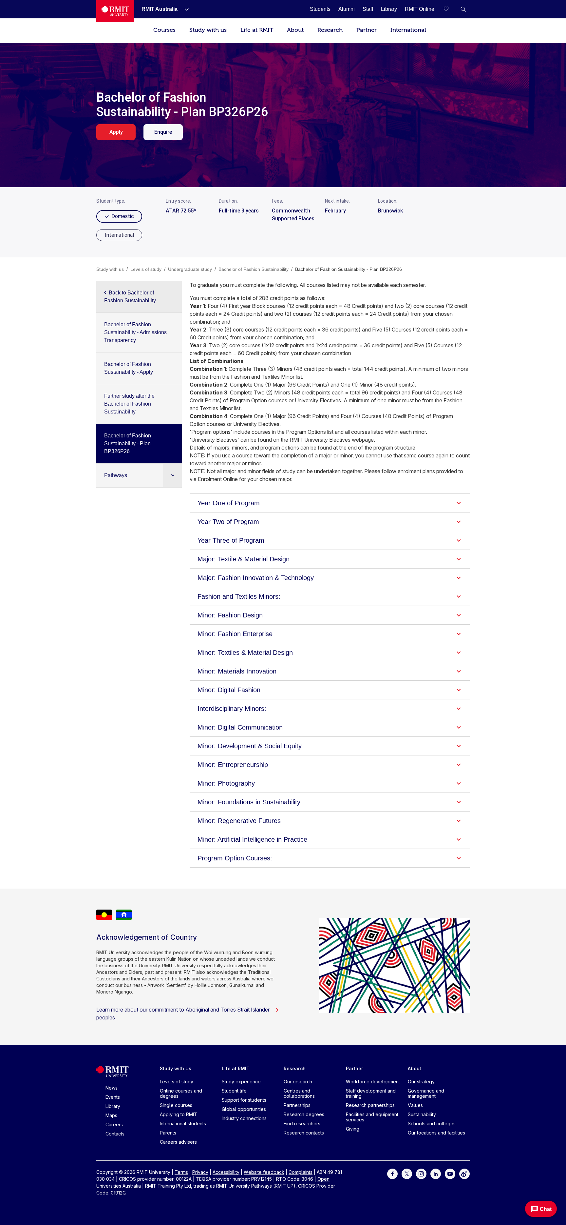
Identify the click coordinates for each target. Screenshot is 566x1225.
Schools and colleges (432, 1123)
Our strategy (421, 1081)
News (111, 1088)
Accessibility (226, 1172)
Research (330, 30)
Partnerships (297, 1105)
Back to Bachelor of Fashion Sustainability (130, 296)
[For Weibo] (464, 1173)
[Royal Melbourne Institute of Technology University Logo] (115, 11)
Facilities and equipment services (372, 1117)
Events (112, 1097)
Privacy (200, 1172)
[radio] (119, 235)
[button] (463, 9)
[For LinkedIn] (435, 1173)
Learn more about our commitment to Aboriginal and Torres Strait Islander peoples (183, 1013)
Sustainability (422, 1114)
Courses (164, 30)
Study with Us (175, 1068)
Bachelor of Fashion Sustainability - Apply (128, 368)
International (408, 30)
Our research (298, 1081)
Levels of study (176, 1081)
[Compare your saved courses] (450, 9)
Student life (234, 1091)
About (295, 30)
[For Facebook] (392, 1173)
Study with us (208, 30)
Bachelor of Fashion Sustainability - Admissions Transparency (135, 332)
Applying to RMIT (178, 1114)
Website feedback (264, 1172)
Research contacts (304, 1132)
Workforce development (373, 1081)
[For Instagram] (421, 1173)
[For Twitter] (407, 1173)
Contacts (114, 1133)
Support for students (244, 1100)
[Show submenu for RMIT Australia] (184, 9)
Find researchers (302, 1123)
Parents (168, 1132)
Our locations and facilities (436, 1132)
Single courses (176, 1105)
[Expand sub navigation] (172, 475)
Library (112, 1106)
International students (183, 1123)
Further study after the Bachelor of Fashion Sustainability (129, 403)
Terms (181, 1172)
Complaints (300, 1172)
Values (415, 1105)
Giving (352, 1129)
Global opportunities (244, 1109)
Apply (116, 132)
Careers (114, 1124)
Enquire (163, 132)
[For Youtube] (450, 1173)
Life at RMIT (256, 30)
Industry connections (244, 1118)
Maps (111, 1115)
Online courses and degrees (181, 1093)
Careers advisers (178, 1142)
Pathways (115, 475)
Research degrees (304, 1114)
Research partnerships (370, 1105)
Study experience (241, 1081)
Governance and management (426, 1093)
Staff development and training (371, 1093)
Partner (366, 30)
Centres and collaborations (299, 1093)
